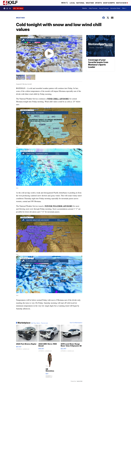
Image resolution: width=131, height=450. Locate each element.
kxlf (10, 8)
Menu (63, 3)
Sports (98, 3)
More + (124, 8)
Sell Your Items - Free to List (39, 323)
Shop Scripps (109, 3)
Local (72, 3)
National (80, 3)
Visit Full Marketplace (76, 322)
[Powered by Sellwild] (79, 381)
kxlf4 (5, 8)
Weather (90, 3)
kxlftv (8, 8)
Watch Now (121, 3)
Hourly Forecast (104, 8)
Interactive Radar (115, 8)
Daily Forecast (93, 8)
